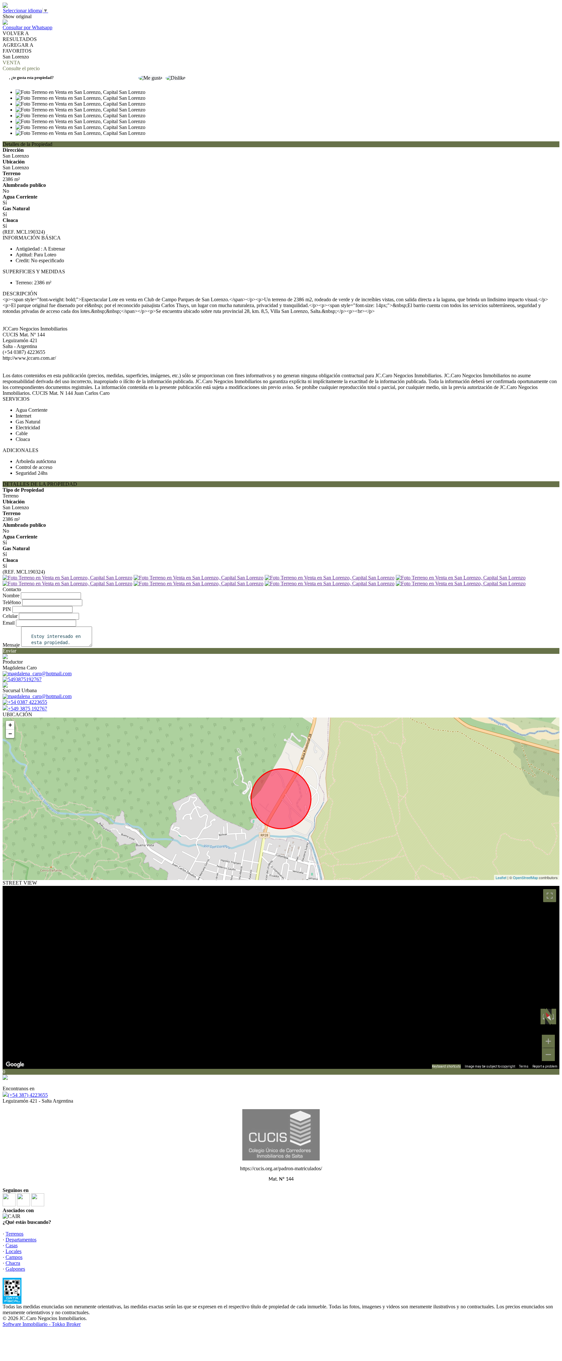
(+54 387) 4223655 (28, 1095)
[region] (281, 977)
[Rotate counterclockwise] (543, 1016)
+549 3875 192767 (27, 708)
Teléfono (12, 602)
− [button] (10, 733)
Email (9, 623)
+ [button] (10, 724)
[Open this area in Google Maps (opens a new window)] (15, 1064)
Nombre (11, 595)
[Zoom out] (548, 1054)
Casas (12, 1245)
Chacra (13, 1263)
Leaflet (501, 877)
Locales (13, 1251)
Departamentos (21, 1239)
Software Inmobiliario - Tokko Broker (42, 1324)
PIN (7, 609)
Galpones (15, 1269)
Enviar (9, 651)
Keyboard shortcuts (446, 1066)
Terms (524, 1066)
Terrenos (14, 1234)
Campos (14, 1257)
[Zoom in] (548, 1041)
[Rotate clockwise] (554, 1016)
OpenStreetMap (525, 877)
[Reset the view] (548, 1016)
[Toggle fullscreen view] (549, 895)
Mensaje (11, 645)
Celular (10, 616)
